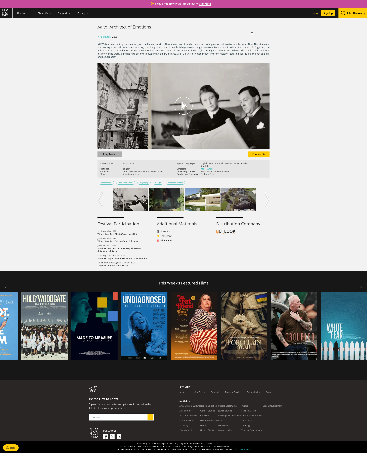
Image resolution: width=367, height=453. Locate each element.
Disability (183, 425)
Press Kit (165, 231)
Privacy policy (245, 449)
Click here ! (205, 3)
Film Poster (166, 240)
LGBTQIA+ (223, 425)
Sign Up (328, 13)
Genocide (204, 415)
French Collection (208, 405)
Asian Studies (186, 410)
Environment (185, 430)
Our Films (22, 13)
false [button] (6, 287)
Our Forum (199, 392)
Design (158, 182)
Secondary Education (251, 415)
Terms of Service (233, 392)
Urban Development (272, 405)
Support (62, 13)
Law (220, 420)
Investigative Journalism (229, 415)
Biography (144, 182)
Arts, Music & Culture (189, 405)
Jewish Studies (225, 410)
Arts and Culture (126, 182)
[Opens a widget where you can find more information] (11, 448)
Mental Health (225, 430)
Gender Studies (207, 410)
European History (175, 182)
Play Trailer (110, 154)
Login (315, 13)
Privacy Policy (253, 392)
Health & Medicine (209, 420)
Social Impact (247, 420)
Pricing (81, 13)
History (203, 425)
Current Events (186, 420)
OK (236, 449)
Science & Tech (248, 410)
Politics (244, 405)
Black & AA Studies (188, 415)
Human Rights (207, 430)
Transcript (166, 236)
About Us (43, 13)
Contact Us (258, 154)
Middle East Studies (227, 405)
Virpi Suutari (104, 36)
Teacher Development (251, 430)
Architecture (106, 182)
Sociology (245, 425)
